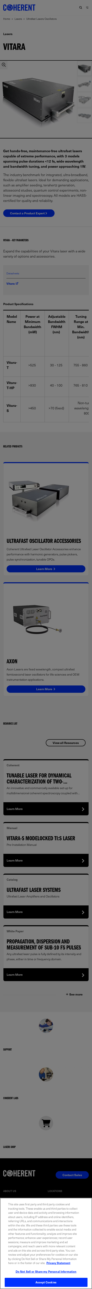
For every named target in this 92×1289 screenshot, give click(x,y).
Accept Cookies (46, 1282)
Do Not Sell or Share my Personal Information (46, 1271)
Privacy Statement (58, 1263)
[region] (46, 1243)
